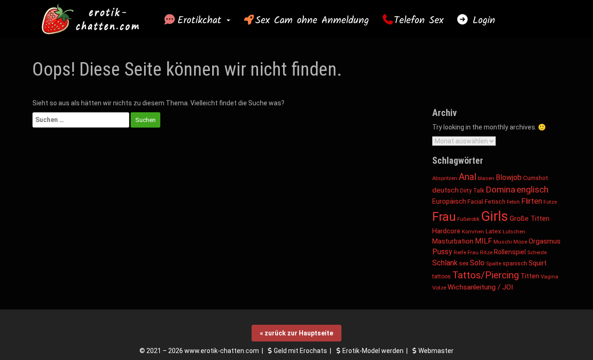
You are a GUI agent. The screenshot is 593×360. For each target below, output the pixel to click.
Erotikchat (201, 20)
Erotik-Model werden (373, 350)
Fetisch (495, 201)
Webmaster (436, 350)
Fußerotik (468, 219)
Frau (444, 217)
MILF (483, 241)
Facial (475, 201)
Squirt (538, 263)
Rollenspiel (510, 252)
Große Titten (529, 218)
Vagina (549, 276)
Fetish (513, 202)
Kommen (473, 232)
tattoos (441, 276)
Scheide (537, 252)
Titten (529, 276)
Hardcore (446, 231)
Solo (477, 262)
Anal (467, 176)
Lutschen (514, 231)
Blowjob (509, 177)
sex (463, 263)
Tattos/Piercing (485, 275)
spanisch (515, 263)
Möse (520, 241)
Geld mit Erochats (300, 350)
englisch (533, 189)
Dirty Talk (472, 190)
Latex (493, 231)
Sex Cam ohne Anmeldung (312, 20)
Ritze (486, 252)
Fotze (550, 202)
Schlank (445, 262)
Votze (439, 287)
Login (481, 20)
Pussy (442, 251)
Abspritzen (444, 178)
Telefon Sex (418, 20)
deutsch (445, 190)
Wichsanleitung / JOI (480, 287)
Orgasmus (545, 241)
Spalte (493, 263)
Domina (500, 189)
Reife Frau (466, 252)
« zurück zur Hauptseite (296, 333)
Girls (494, 216)
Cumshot (535, 177)
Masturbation (452, 241)
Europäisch (449, 201)
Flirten (531, 201)
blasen (486, 178)
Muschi (502, 241)
